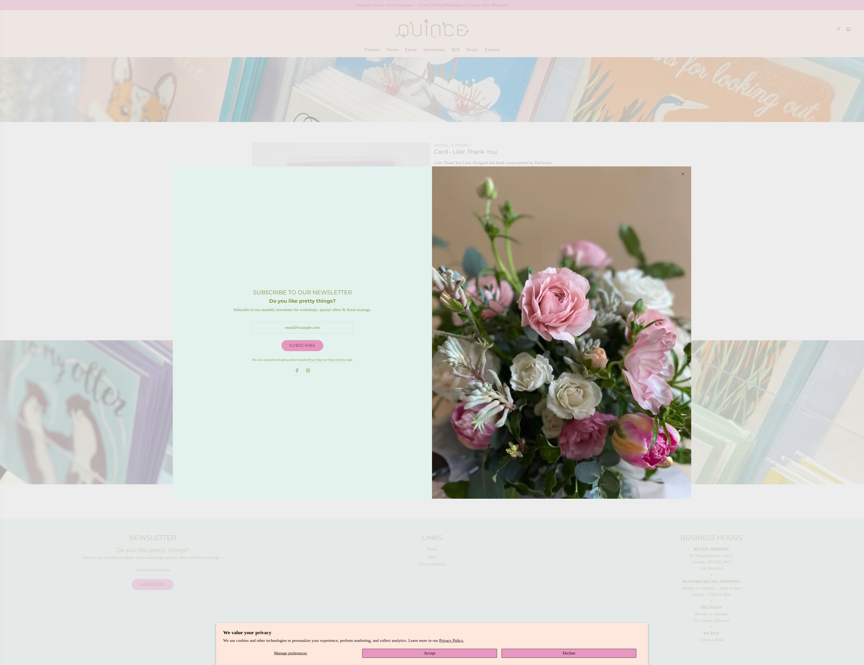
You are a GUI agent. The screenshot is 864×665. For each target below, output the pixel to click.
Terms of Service (337, 359)
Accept (429, 653)
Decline (569, 653)
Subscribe (302, 345)
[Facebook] (297, 370)
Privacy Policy (315, 359)
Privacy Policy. (451, 640)
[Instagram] (308, 370)
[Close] (683, 174)
